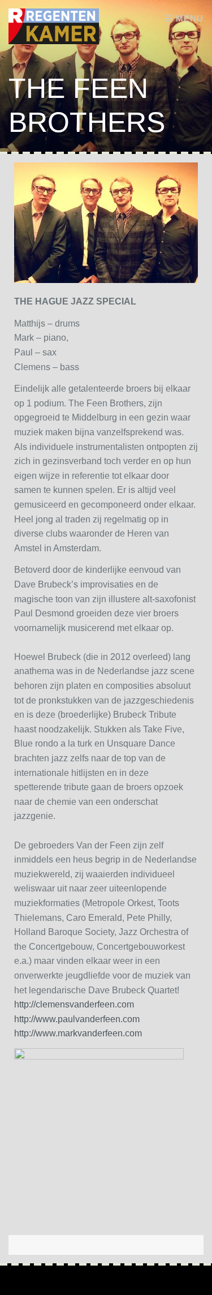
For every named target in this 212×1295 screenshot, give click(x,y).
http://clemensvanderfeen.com (74, 1004)
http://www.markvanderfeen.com (78, 1033)
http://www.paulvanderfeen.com (77, 1019)
